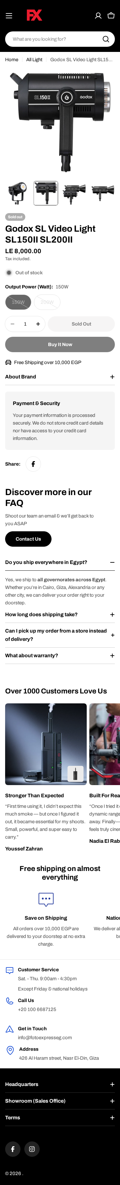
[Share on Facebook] (33, 464)
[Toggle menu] (9, 16)
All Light (34, 59)
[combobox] (60, 39)
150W (21, 305)
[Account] (98, 16)
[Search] (106, 39)
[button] (46, 795)
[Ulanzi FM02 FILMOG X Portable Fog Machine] (76, 774)
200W (50, 305)
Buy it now (60, 344)
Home (11, 59)
